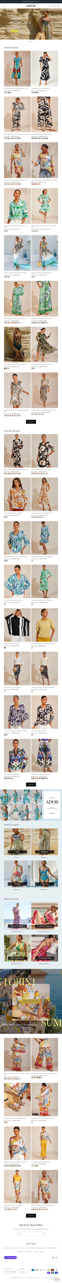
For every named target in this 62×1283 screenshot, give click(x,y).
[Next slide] (34, 41)
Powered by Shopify (20, 1277)
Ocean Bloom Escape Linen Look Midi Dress (42, 556)
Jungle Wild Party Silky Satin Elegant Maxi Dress (16, 88)
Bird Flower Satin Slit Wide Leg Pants (40, 774)
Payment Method (30, 1248)
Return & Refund (52, 1248)
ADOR (14, 1277)
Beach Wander (16, 931)
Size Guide (20, 1251)
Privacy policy (38, 1277)
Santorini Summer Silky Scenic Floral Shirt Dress (16, 180)
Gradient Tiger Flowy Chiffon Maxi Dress (41, 272)
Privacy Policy (28, 1251)
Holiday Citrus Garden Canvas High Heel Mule (15, 1118)
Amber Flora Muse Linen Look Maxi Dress (41, 513)
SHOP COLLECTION (31, 1001)
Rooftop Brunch (16, 963)
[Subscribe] (43, 1234)
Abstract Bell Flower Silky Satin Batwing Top (15, 318)
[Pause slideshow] (38, 41)
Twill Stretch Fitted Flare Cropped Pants (41, 1161)
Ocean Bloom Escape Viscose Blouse (13, 600)
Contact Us (21, 1248)
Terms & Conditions (39, 1251)
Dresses (16, 889)
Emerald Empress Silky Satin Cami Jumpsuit (14, 364)
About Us (6, 1248)
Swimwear (43, 889)
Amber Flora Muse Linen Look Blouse (13, 513)
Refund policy (30, 1277)
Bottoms (43, 857)
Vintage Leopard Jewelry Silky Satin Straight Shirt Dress (16, 410)
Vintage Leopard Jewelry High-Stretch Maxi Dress (43, 410)
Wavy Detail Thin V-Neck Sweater (12, 687)
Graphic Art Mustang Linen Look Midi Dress (42, 600)
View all (31, 421)
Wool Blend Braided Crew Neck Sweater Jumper (42, 643)
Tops (16, 857)
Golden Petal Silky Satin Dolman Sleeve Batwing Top (17, 134)
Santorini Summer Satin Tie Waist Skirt (13, 1205)
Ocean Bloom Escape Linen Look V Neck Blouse (16, 556)
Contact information (53, 1279)
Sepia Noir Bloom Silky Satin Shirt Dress (41, 469)
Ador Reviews (13, 1248)
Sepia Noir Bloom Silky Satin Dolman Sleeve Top (16, 469)
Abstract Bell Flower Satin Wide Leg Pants (41, 318)
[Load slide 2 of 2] (30, 41)
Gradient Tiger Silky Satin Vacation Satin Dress (15, 272)
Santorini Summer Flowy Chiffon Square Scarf (42, 1118)
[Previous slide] (24, 41)
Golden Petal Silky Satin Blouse (39, 730)
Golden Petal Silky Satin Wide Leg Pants (41, 134)
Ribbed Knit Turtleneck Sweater (12, 643)
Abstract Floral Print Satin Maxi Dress (40, 88)
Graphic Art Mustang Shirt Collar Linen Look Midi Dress (43, 226)
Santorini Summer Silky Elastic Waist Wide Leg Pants (44, 1073)
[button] (3, 6)
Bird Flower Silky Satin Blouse (11, 774)
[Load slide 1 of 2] (28, 41)
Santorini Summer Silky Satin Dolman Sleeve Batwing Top (17, 1074)
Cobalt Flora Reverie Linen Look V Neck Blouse (16, 730)
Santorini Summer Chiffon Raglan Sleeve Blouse (16, 1161)
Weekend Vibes (44, 963)
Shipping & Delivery (41, 1248)
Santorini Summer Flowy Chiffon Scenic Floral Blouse (44, 180)
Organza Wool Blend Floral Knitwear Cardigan (42, 687)
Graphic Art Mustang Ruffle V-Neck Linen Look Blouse (15, 226)
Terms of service (45, 1277)
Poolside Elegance (43, 931)
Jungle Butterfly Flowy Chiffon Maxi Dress (41, 364)
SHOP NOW (31, 805)
